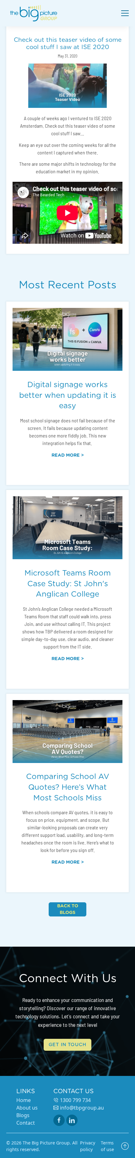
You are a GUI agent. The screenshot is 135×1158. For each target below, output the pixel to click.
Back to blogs (67, 909)
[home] (35, 13)
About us (27, 1107)
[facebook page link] (59, 1120)
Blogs (23, 1115)
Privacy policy (87, 1146)
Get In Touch (67, 1044)
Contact (25, 1122)
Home (23, 1100)
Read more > (67, 455)
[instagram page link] (72, 1120)
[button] (123, 13)
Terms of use (107, 1146)
